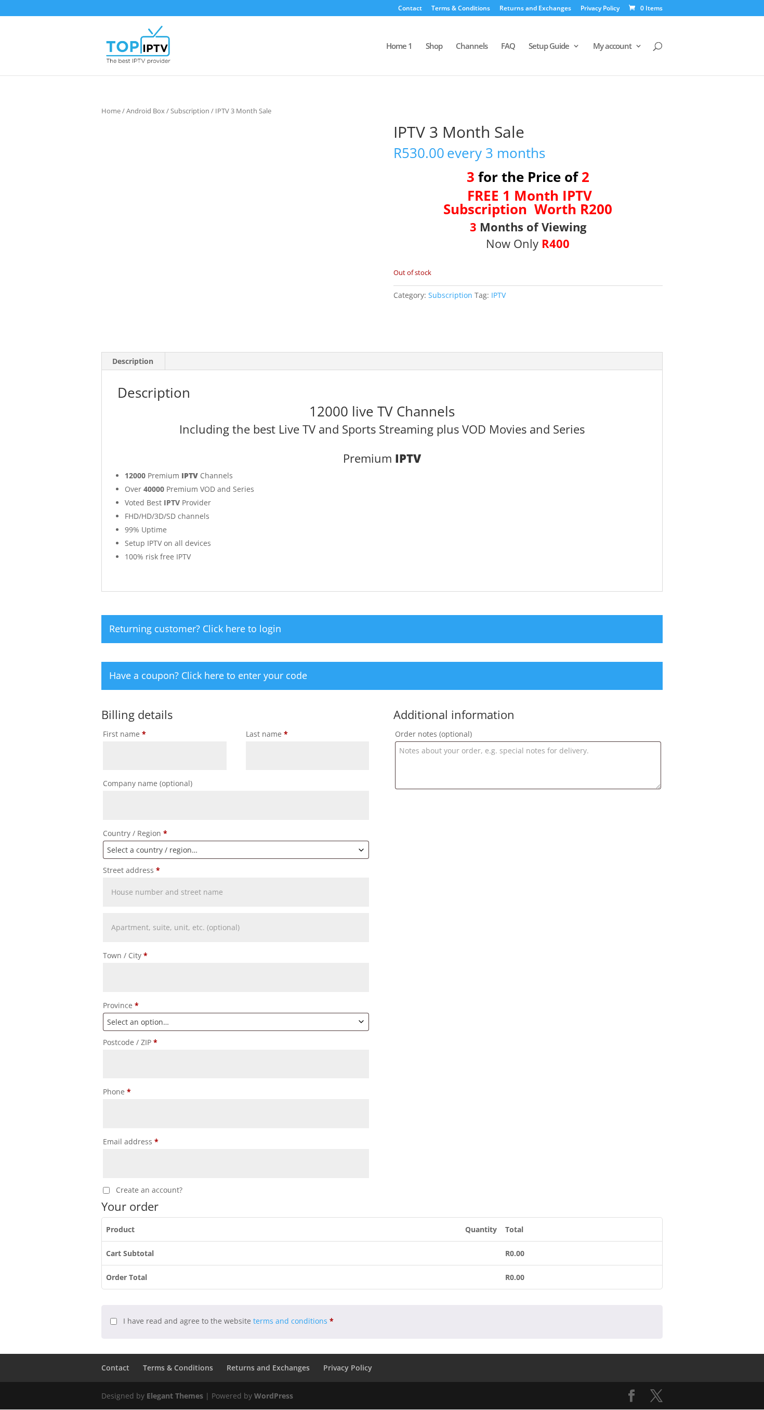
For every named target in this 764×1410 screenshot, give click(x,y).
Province (121, 1005)
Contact (410, 8)
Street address (131, 870)
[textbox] (235, 849)
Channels (472, 46)
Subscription (189, 110)
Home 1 (399, 46)
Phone (117, 1091)
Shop (434, 46)
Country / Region (135, 833)
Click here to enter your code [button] (244, 675)
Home (111, 110)
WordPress (273, 1396)
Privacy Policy (600, 8)
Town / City (125, 955)
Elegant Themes (175, 1396)
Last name (267, 734)
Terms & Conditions (460, 8)
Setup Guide (549, 46)
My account (612, 46)
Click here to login (242, 628)
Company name (147, 783)
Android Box (145, 110)
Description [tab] (132, 361)
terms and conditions (290, 1321)
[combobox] (236, 850)
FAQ (508, 46)
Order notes (433, 734)
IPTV (498, 295)
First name (124, 734)
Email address (131, 1141)
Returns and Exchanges (535, 8)
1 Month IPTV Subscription (517, 202)
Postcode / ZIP (130, 1042)
